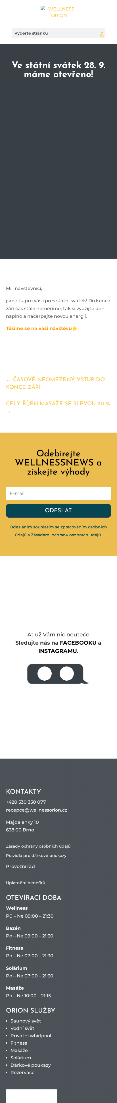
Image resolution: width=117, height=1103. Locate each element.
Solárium (21, 1057)
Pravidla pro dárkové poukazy (36, 855)
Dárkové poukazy (31, 1065)
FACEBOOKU (78, 642)
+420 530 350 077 (26, 802)
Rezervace (23, 1072)
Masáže (19, 1050)
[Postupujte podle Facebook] (44, 673)
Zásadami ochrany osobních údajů (66, 534)
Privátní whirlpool (31, 1035)
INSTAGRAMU (57, 650)
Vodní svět (22, 1028)
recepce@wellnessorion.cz (36, 810)
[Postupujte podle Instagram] (67, 673)
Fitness (19, 1043)
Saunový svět (26, 1021)
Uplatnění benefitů (25, 882)
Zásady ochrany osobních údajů (38, 846)
